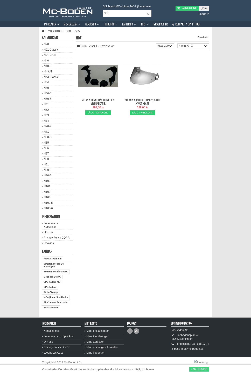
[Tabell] (86, 46)
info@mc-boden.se (192, 348)
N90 (46, 159)
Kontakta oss (51, 330)
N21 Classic (51, 49)
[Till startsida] (43, 31)
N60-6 (47, 98)
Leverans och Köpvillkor (52, 225)
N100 (47, 180)
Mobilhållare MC (52, 277)
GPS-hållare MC (52, 282)
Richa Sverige (51, 292)
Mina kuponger (95, 352)
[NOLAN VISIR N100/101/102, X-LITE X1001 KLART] (142, 76)
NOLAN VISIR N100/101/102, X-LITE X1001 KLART (142, 101)
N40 (46, 60)
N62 (46, 109)
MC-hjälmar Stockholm (56, 297)
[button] (51, 24)
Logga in (203, 13)
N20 (46, 44)
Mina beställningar (97, 330)
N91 (46, 164)
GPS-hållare (50, 287)
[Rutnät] (78, 46)
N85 (46, 142)
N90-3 (47, 175)
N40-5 (47, 66)
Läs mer (149, 369)
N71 (46, 131)
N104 (47, 197)
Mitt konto (91, 323)
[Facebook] (130, 331)
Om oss (48, 232)
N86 (46, 148)
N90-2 (47, 170)
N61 (46, 104)
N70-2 (47, 126)
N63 (46, 115)
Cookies (49, 243)
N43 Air (48, 71)
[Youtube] (136, 331)
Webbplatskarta (53, 352)
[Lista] (82, 46)
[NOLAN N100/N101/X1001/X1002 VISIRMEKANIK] (98, 76)
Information (51, 216)
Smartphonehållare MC (56, 271)
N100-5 (48, 202)
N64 (46, 120)
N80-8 (47, 137)
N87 (46, 153)
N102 (47, 191)
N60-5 (47, 93)
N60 (46, 87)
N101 (47, 186)
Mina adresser (95, 341)
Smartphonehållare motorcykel (54, 265)
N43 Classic (51, 77)
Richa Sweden (51, 307)
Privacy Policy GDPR (57, 237)
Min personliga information (102, 347)
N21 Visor (50, 55)
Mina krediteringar (97, 336)
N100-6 (48, 208)
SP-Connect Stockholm (56, 302)
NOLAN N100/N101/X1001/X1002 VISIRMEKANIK (98, 101)
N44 (46, 82)
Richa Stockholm (53, 258)
